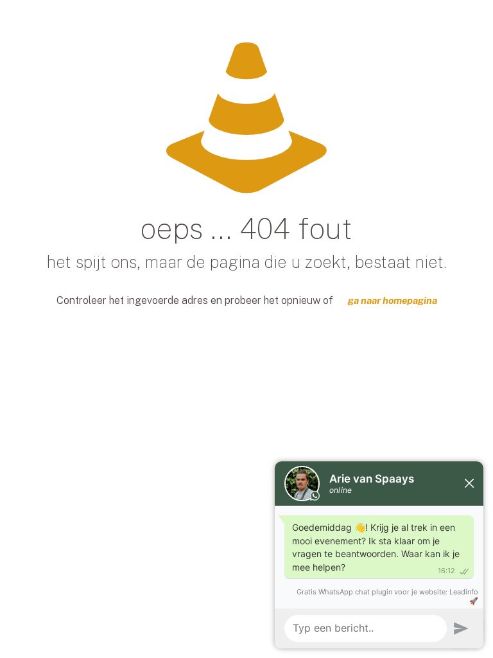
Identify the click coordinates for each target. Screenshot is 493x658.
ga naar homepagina (392, 300)
